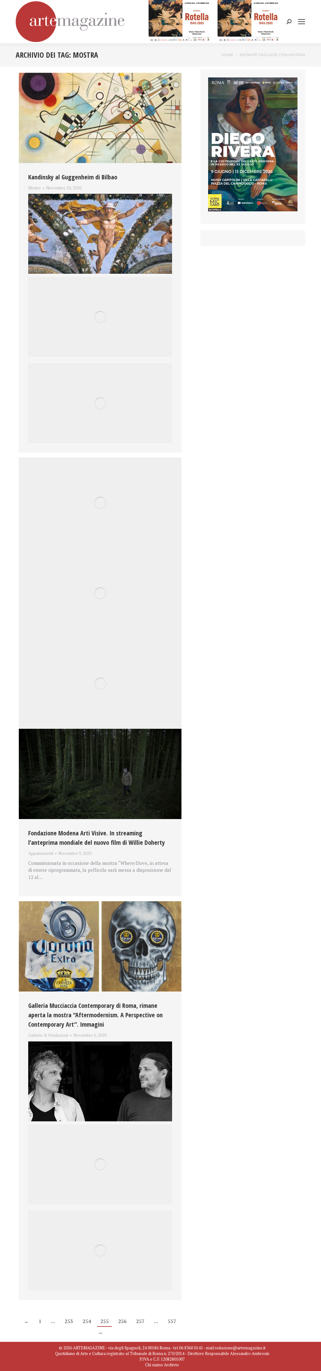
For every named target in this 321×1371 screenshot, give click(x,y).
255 (104, 1321)
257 (140, 1321)
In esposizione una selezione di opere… (71, 195)
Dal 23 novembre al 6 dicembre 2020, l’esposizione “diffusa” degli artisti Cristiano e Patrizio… (97, 1043)
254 (86, 1321)
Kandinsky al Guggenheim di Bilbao (72, 177)
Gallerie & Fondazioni (48, 1035)
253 (69, 1321)
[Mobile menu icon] (301, 21)
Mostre (34, 188)
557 (172, 1321)
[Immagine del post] (100, 118)
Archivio (171, 1365)
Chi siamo (154, 1365)
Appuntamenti (40, 853)
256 (122, 1321)
